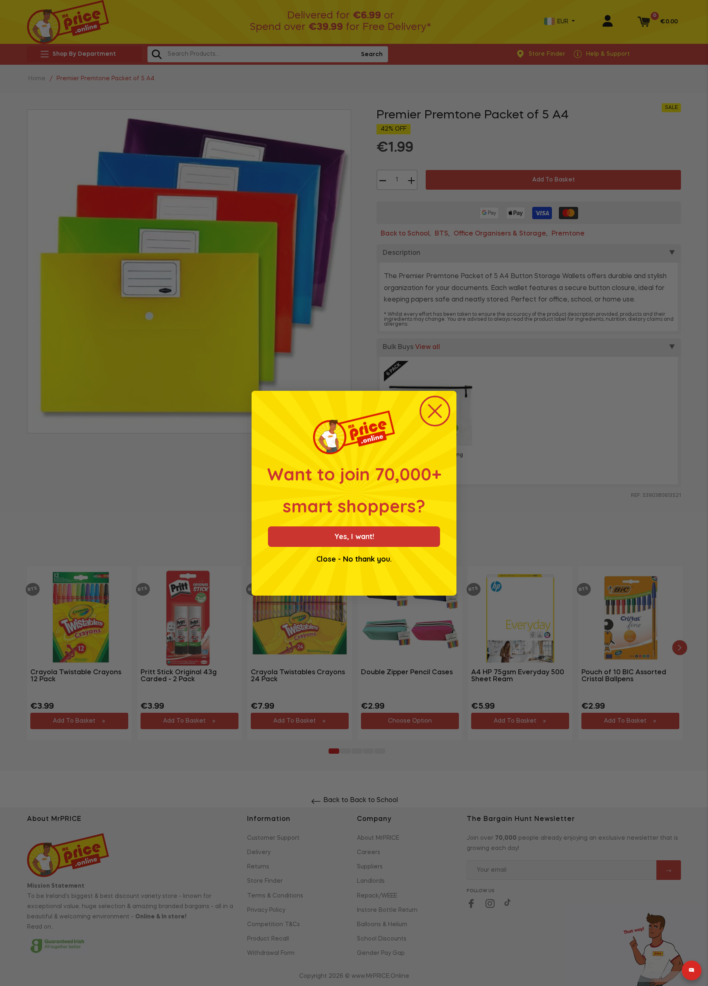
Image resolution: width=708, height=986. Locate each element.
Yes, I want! (354, 536)
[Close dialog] (435, 411)
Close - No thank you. (354, 559)
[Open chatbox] (691, 970)
